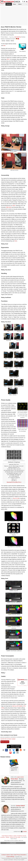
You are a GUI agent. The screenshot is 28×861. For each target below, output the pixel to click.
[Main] (8, 327)
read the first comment (5, 739)
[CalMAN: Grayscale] (14, 585)
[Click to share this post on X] (17, 750)
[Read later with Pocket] (24, 750)
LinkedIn (24, 831)
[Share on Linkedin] (14, 752)
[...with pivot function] (14, 161)
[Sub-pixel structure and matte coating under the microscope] (22, 423)
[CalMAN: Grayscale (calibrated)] (14, 597)
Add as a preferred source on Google (15, 746)
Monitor (12, 40)
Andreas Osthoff (20, 805)
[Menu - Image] (8, 364)
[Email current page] (17, 752)
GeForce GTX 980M (17, 706)
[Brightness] (8, 336)
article (13, 205)
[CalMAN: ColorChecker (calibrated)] (14, 645)
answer (13, 739)
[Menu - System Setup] (19, 382)
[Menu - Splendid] (8, 355)
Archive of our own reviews (15, 837)
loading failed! (3, 843)
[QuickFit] (14, 345)
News (14, 4)
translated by (18, 37)
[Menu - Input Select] (8, 382)
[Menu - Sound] (19, 364)
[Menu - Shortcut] (13, 391)
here (4, 45)
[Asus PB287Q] (22, 47)
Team (12, 854)
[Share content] (3, 750)
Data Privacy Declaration (20, 854)
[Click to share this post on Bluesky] (13, 750)
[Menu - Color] (19, 355)
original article (20, 777)
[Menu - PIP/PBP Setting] (14, 373)
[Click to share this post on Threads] (10, 750)
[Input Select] (19, 336)
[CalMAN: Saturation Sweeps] (14, 609)
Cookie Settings (10, 856)
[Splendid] (19, 327)
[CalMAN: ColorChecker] (14, 634)
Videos (19, 4)
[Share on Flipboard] (10, 752)
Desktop (8, 40)
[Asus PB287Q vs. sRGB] (14, 516)
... (26, 4)
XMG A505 (8, 207)
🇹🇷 (18, 38)
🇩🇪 (16, 38)
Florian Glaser (14, 779)
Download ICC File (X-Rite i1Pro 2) (14, 482)
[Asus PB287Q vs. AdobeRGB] (14, 541)
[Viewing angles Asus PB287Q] (13, 528)
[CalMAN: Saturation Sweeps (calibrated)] (14, 621)
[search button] (23, 1)
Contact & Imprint (5, 854)
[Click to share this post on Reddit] (20, 750)
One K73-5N (16, 498)
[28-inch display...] (13, 142)
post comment (5, 742)
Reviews (9, 4)
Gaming (3, 40)
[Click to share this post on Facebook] (6, 750)
